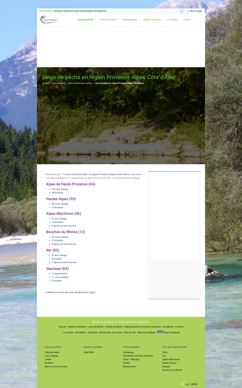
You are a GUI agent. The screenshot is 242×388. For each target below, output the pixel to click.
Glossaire (93, 332)
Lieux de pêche (85, 19)
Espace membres (152, 19)
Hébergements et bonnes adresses (142, 326)
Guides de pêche (108, 19)
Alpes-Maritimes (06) (63, 213)
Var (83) (52, 250)
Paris (165, 352)
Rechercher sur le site (110, 332)
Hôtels (126, 362)
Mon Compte (196, 11)
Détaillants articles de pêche (138, 355)
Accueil (46, 83)
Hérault (166, 366)
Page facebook (171, 332)
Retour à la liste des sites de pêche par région (71, 292)
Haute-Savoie (169, 362)
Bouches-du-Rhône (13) (65, 232)
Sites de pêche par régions (80, 83)
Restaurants (129, 366)
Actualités (168, 326)
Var (164, 355)
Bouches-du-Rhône (172, 370)
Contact (187, 19)
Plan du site (130, 332)
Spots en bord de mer (65, 225)
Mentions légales (146, 332)
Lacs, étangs (61, 189)
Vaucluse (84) (57, 269)
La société (172, 19)
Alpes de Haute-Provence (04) (70, 184)
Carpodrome (60, 273)
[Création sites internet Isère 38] (189, 383)
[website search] (182, 11)
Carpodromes (52, 352)
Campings (128, 352)
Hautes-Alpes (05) (61, 199)
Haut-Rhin (89, 352)
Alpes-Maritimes (171, 359)
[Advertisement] (121, 46)
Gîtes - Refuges (131, 359)
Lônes (48, 359)
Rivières (59, 192)
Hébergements (129, 19)
